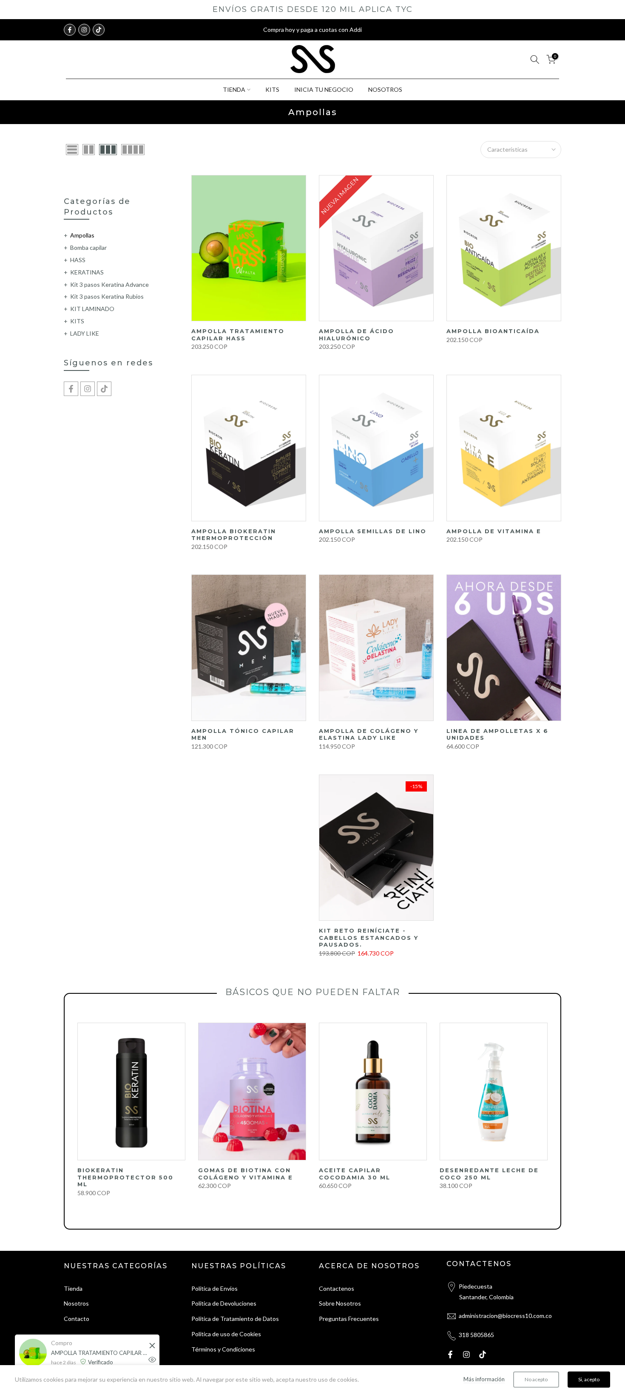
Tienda (73, 1288)
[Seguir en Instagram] (84, 30)
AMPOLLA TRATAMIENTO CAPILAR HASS (237, 335)
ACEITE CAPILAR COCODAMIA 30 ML (354, 1174)
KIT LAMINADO (92, 308)
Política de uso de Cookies (226, 1333)
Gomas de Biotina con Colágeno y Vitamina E (245, 1174)
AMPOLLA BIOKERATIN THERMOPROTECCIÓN (233, 535)
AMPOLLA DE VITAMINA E (493, 531)
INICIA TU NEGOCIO (323, 89)
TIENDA (234, 89)
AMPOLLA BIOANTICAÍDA (493, 331)
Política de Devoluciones (223, 1303)
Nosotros (76, 1303)
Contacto (76, 1318)
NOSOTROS (385, 89)
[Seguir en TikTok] (99, 30)
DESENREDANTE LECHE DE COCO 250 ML (489, 1174)
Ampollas (82, 235)
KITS (272, 89)
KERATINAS (87, 272)
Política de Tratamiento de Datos (235, 1318)
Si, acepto (588, 1379)
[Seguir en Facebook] (70, 30)
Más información (484, 1379)
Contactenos (336, 1288)
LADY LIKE (84, 333)
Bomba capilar (88, 247)
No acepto (536, 1379)
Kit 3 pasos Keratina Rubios (107, 296)
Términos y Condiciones (223, 1349)
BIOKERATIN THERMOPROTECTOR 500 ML (125, 1177)
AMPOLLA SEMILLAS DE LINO (372, 531)
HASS (77, 259)
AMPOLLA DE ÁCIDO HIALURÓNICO (356, 335)
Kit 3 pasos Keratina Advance (109, 284)
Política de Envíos (214, 1288)
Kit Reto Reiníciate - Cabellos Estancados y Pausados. (368, 937)
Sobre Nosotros (340, 1303)
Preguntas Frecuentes (349, 1318)
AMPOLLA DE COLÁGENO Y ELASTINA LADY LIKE (368, 734)
